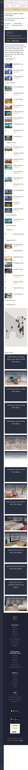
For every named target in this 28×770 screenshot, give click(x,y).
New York (15, 660)
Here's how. (15, 41)
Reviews (15, 632)
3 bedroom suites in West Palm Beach (16, 438)
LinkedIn (15, 684)
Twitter (15, 677)
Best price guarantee (15, 697)
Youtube (15, 679)
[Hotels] (2, 21)
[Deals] (2, 18)
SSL (16, 740)
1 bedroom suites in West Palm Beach (16, 406)
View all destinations (15, 667)
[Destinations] (2, 11)
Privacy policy (15, 701)
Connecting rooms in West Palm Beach (15, 390)
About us (15, 629)
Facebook (15, 675)
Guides (15, 627)
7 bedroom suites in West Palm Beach (16, 471)
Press (15, 636)
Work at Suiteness (15, 639)
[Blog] (2, 24)
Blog (15, 686)
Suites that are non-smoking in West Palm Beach (16, 584)
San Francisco (15, 665)
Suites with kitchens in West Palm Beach (16, 551)
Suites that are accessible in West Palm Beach (16, 503)
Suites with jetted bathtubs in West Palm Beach (16, 535)
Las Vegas (15, 658)
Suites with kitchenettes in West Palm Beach (15, 567)
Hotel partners (15, 641)
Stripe (21, 740)
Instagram (15, 682)
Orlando (15, 662)
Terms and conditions (15, 699)
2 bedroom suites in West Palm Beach (16, 422)
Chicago (15, 655)
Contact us (15, 634)
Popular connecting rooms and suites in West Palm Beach (15, 375)
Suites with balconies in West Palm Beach (15, 519)
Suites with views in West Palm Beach (16, 599)
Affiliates (15, 646)
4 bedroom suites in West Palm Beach (16, 454)
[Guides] (2, 15)
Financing (15, 695)
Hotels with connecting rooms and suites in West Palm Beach (16, 359)
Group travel (15, 643)
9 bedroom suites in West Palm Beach (16, 487)
